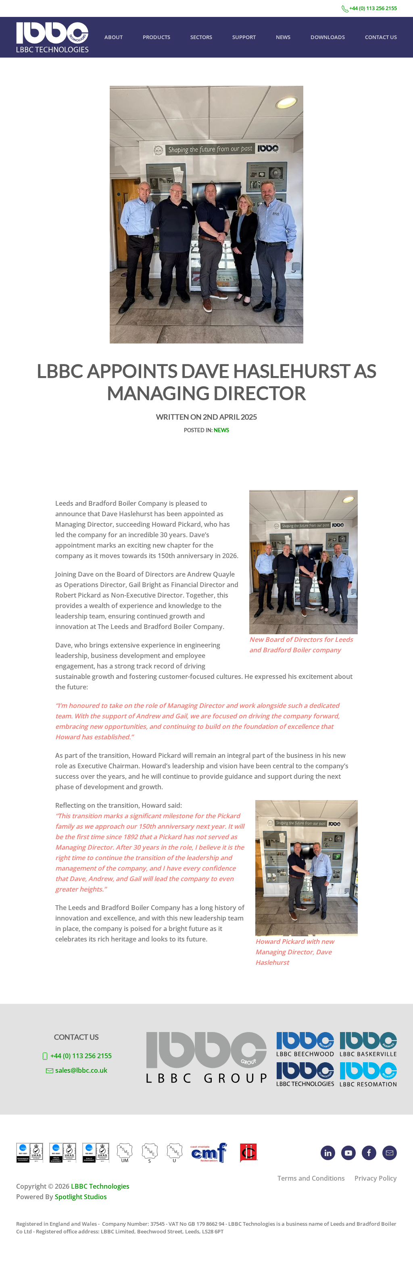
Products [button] (156, 37)
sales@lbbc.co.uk (81, 1070)
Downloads (328, 37)
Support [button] (244, 37)
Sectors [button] (201, 37)
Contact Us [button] (381, 37)
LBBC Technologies (100, 1186)
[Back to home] (52, 37)
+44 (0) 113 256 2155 (373, 8)
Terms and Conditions (311, 1178)
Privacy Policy (376, 1178)
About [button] (113, 37)
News (283, 37)
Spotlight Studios (81, 1196)
